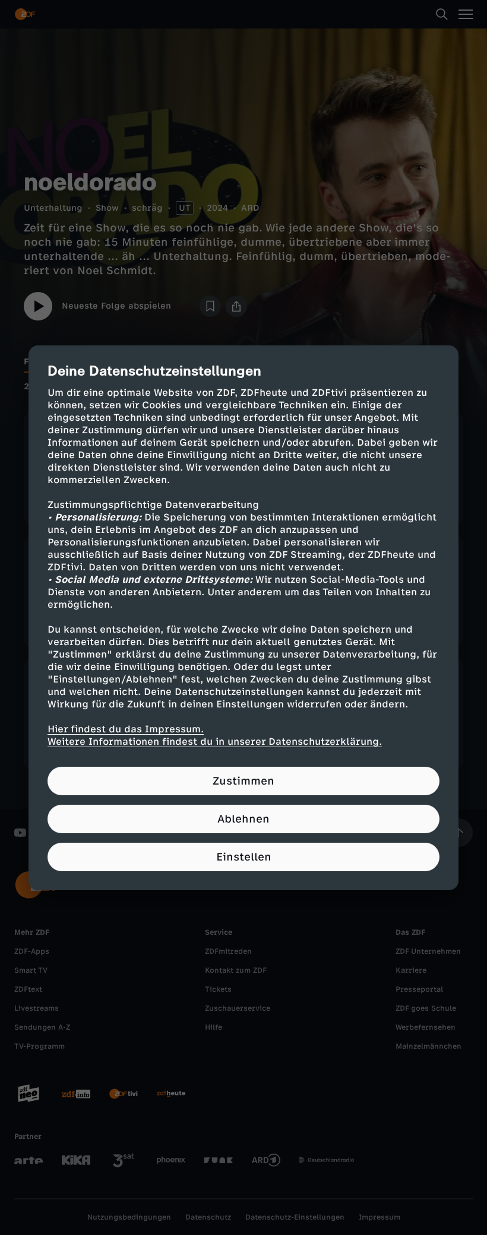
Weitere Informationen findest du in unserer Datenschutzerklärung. (215, 741)
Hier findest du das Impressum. (126, 729)
